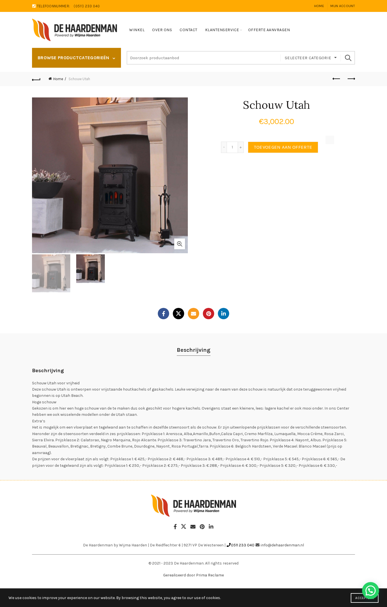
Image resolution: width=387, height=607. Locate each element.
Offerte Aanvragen (269, 29)
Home (319, 6)
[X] (178, 313)
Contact (188, 29)
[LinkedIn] (223, 313)
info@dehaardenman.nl (282, 545)
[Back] (36, 79)
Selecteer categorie (308, 57)
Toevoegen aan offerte (283, 147)
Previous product (336, 79)
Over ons (162, 29)
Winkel (136, 29)
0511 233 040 (242, 545)
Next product (351, 79)
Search (348, 58)
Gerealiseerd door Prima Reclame (193, 575)
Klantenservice (222, 29)
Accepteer (364, 598)
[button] (370, 590)
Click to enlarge (179, 243)
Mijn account (342, 6)
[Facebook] (163, 313)
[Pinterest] (208, 313)
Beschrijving (193, 350)
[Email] (193, 313)
